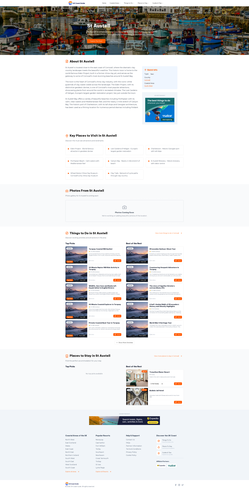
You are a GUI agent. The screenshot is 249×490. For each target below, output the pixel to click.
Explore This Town (96, 41)
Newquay (99, 440)
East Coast (69, 449)
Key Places (114, 41)
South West (70, 458)
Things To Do (166, 440)
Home (104, 3)
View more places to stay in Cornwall (166, 356)
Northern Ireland (72, 455)
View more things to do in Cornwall (167, 233)
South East (69, 461)
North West (69, 440)
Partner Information (134, 446)
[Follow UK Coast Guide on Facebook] (176, 485)
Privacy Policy (131, 452)
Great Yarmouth (102, 458)
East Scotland (70, 443)
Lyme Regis (100, 468)
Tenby (98, 449)
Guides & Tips (157, 3)
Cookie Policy (131, 455)
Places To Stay (167, 446)
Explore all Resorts (102, 471)
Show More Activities (126, 342)
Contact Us (130, 440)
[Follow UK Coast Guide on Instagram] (179, 485)
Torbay (98, 461)
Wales (67, 446)
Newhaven (100, 455)
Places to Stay (142, 3)
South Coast (70, 468)
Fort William (100, 446)
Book (118, 260)
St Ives (98, 465)
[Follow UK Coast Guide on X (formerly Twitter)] (183, 485)
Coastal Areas (114, 3)
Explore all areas (70, 471)
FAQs (128, 443)
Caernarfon (100, 443)
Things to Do (128, 3)
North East (69, 452)
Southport (100, 452)
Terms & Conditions (133, 449)
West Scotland (71, 465)
